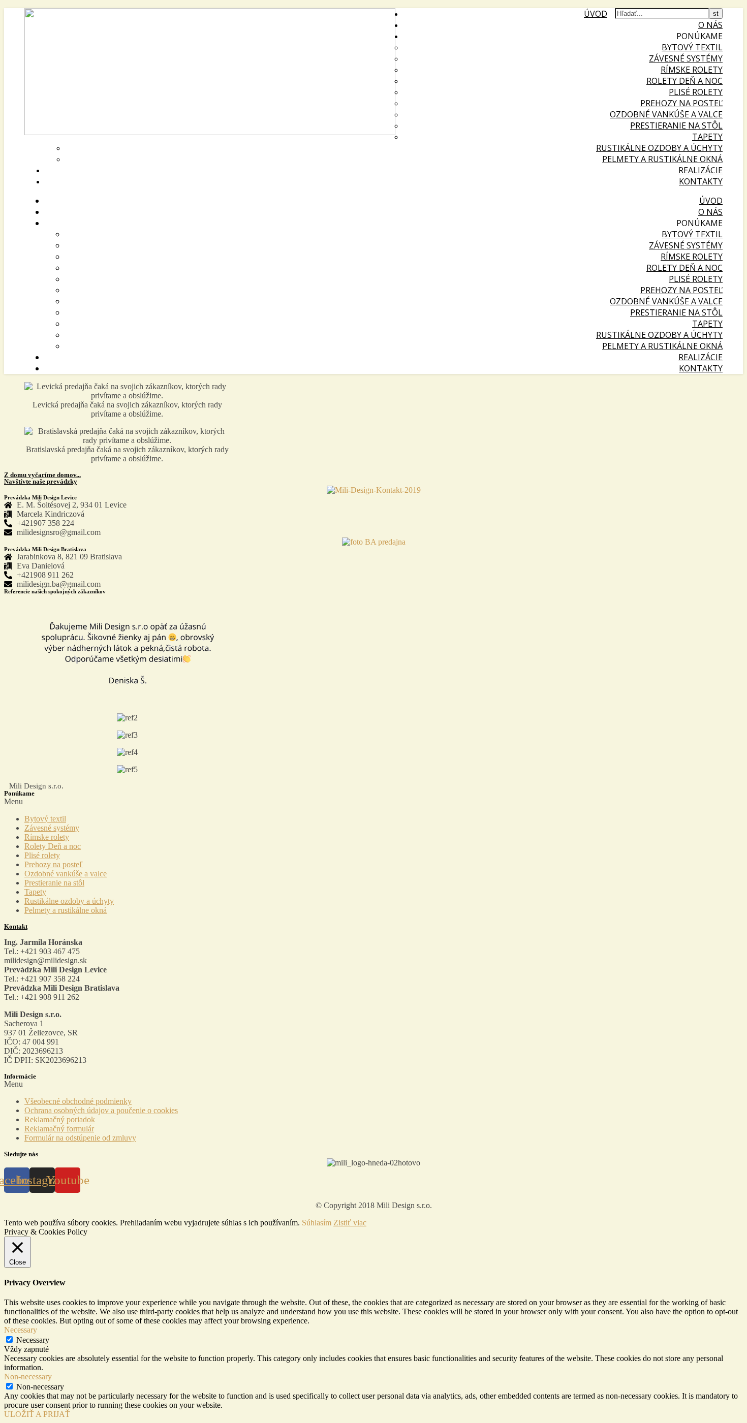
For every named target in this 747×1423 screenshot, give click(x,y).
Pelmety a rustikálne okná (662, 159)
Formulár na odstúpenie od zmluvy (80, 1137)
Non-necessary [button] (28, 1376)
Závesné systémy (686, 58)
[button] (373, 801)
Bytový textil (692, 47)
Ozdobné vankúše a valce (666, 114)
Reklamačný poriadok (59, 1119)
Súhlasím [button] (316, 1222)
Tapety (707, 136)
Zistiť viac (349, 1222)
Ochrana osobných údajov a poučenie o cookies (101, 1110)
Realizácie (700, 170)
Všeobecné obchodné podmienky (78, 1101)
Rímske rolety (692, 69)
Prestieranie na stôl (676, 125)
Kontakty (701, 181)
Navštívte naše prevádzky (40, 481)
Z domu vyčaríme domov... (42, 475)
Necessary (32, 1340)
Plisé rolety (696, 92)
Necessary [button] (20, 1329)
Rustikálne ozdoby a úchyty (659, 147)
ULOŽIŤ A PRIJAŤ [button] (37, 1414)
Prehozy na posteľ (681, 103)
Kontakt (15, 926)
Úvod (595, 13)
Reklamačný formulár (59, 1128)
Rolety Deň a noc (684, 80)
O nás (710, 24)
